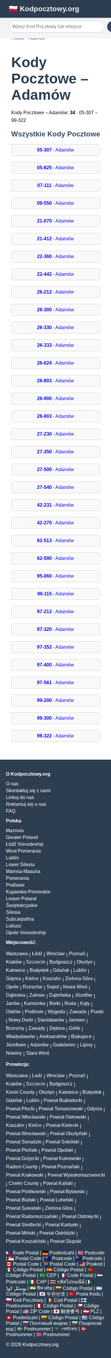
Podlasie (15, 884)
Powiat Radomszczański (32, 1216)
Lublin (12, 857)
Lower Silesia (20, 864)
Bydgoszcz (61, 961)
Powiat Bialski (21, 1199)
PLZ (94, 1311)
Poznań (77, 953)
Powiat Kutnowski (62, 1158)
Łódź (37, 953)
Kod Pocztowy (28, 1300)
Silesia (13, 912)
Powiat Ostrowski (68, 1116)
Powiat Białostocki (63, 1100)
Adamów (39, 1044)
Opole (12, 986)
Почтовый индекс (49, 1323)
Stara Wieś (37, 1053)
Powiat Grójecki (22, 1158)
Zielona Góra (79, 978)
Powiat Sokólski (62, 1141)
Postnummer (37, 1328)
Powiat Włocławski (26, 1116)
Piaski (97, 1011)
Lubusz (13, 925)
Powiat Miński (20, 1232)
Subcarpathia (20, 919)
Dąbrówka (60, 995)
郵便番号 (70, 1311)
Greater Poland (22, 837)
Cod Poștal (65, 1300)
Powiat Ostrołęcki (80, 1216)
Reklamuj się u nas (26, 804)
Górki (74, 1028)
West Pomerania (23, 850)
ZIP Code (40, 1311)
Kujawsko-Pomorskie (28, 891)
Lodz (37, 1075)
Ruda (70, 1003)
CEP (51, 1275)
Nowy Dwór (21, 1019)
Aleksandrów (53, 1036)
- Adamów (55, 149)
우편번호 (55, 1293)
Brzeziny (15, 1028)
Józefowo (16, 1044)
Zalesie (37, 995)
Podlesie (34, 1011)
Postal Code (28, 1258)
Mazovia (15, 830)
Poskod (94, 1264)
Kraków (14, 961)
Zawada (77, 1011)
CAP (41, 1281)
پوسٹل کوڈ (16, 1288)
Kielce (31, 978)
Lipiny (86, 1044)
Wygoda (56, 1011)
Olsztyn (84, 961)
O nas (12, 783)
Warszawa (17, 953)
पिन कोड (44, 1288)
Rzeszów (32, 986)
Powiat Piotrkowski (26, 1191)
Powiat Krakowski (25, 1174)
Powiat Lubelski (56, 1199)
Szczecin (35, 961)
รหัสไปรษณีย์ (70, 1281)
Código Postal (28, 1269)
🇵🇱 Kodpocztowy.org (44, 9)
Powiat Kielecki (62, 1125)
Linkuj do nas (20, 797)
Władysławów (20, 1036)
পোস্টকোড (69, 1328)
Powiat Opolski (57, 1150)
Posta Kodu (88, 1293)
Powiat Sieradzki (23, 1141)
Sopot (52, 986)
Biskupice (81, 1036)
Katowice (15, 970)
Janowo (76, 1019)
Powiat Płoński (21, 1150)
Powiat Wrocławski (26, 1133)
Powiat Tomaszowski (61, 1108)
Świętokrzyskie (22, 905)
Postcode (94, 1252)
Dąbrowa (15, 995)
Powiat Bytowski (67, 1191)
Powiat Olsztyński (68, 1133)
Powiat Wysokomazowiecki (76, 1174)
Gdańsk (61, 970)
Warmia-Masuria (23, 871)
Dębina (57, 1028)
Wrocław (55, 953)
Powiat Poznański (61, 1166)
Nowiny (14, 1053)
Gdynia (13, 978)
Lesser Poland (21, 898)
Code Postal (80, 1275)
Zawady (36, 1028)
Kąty (85, 1003)
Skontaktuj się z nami (28, 790)
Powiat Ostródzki (57, 1232)
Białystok (39, 970)
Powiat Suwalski (23, 1208)
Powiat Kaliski (58, 1183)
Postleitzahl (61, 1252)
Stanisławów (50, 1019)
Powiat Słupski (65, 1241)
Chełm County (24, 1183)
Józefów (83, 995)
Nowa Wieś (75, 986)
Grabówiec (64, 1044)
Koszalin (52, 978)
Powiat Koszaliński (26, 1241)
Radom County (22, 1166)
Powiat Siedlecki (23, 1224)
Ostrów (13, 1011)
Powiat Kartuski (61, 1224)
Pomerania (17, 878)
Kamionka (34, 1003)
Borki (54, 1003)
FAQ (10, 810)
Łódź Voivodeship (25, 844)
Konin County (20, 1092)
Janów (13, 1003)
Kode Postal (26, 1252)
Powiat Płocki (20, 1108)
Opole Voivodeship (26, 932)
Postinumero (19, 1305)
